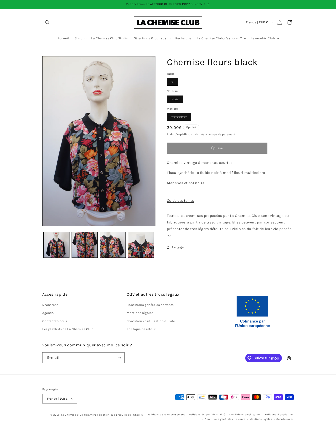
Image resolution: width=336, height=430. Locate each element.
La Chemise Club (72, 414)
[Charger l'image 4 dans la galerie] (141, 245)
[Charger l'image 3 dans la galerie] (113, 245)
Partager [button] (178, 247)
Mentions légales (140, 313)
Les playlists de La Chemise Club (67, 329)
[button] (47, 22)
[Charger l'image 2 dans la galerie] (84, 245)
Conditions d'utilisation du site (151, 321)
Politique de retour (141, 329)
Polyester (181, 117)
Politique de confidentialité (207, 414)
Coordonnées (285, 419)
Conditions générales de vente (150, 305)
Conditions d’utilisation (245, 414)
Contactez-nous (54, 321)
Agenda (48, 313)
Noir (177, 100)
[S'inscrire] (119, 357)
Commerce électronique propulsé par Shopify (113, 414)
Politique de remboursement (166, 414)
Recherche (50, 305)
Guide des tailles (180, 200)
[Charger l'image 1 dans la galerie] (56, 245)
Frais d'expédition (179, 134)
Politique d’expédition (279, 414)
